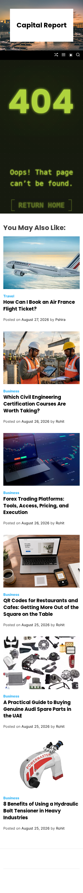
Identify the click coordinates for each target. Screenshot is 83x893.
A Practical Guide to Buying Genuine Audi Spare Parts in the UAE (37, 709)
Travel (8, 296)
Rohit (60, 421)
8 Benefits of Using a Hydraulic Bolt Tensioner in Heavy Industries (40, 811)
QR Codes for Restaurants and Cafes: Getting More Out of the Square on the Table (41, 607)
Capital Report (42, 25)
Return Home (41, 205)
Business (11, 391)
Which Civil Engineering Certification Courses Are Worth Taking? (34, 404)
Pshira (60, 319)
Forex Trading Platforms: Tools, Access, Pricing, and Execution (36, 506)
